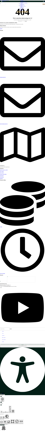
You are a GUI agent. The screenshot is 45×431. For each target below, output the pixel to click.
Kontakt (21, 10)
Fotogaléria (21, 9)
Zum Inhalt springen (2, 424)
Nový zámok (2, 171)
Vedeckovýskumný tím (23, 6)
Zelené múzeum (22, 4)
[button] (2, 399)
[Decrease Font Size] (1, 396)
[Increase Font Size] (1, 393)
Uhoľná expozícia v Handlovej (23, 3)
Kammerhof (21, 2)
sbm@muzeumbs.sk (3, 77)
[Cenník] (22, 225)
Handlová (1, 178)
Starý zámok (21, 0)
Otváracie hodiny (2, 273)
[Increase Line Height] (1, 402)
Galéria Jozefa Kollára (22, 1)
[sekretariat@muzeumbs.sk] (22, 122)
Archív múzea (22, 8)
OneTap (3, 393)
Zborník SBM (22, 7)
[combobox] (22, 345)
